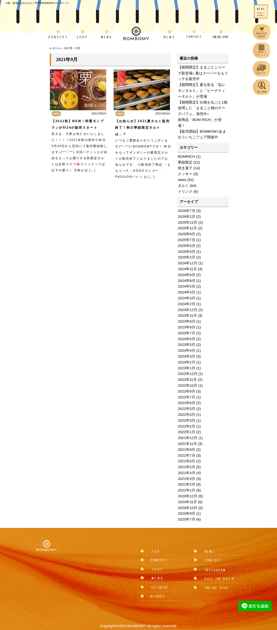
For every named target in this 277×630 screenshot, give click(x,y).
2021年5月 (186, 467)
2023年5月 (186, 345)
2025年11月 (187, 228)
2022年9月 (186, 391)
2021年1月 (186, 490)
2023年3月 (186, 356)
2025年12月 (187, 222)
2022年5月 (186, 409)
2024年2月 (186, 304)
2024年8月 (186, 281)
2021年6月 (186, 461)
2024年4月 (186, 292)
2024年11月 (187, 269)
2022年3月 (186, 420)
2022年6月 (186, 403)
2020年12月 (187, 496)
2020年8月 (186, 513)
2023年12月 (187, 310)
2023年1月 (186, 368)
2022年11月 (187, 380)
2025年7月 (186, 240)
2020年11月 (187, 502)
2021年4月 (186, 473)
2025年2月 (186, 257)
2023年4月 (186, 350)
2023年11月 (187, 315)
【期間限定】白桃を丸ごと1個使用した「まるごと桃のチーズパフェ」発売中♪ (202, 108)
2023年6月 (186, 339)
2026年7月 (186, 211)
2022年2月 (186, 426)
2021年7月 (186, 455)
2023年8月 (186, 327)
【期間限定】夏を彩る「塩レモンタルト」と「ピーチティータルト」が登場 (201, 90)
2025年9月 (186, 234)
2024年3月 (186, 298)
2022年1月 (186, 432)
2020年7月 (186, 519)
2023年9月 (186, 321)
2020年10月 (187, 508)
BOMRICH (186, 157)
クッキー (185, 174)
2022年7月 (186, 397)
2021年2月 (186, 484)
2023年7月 (186, 333)
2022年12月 (187, 374)
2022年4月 (186, 415)
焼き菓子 (185, 168)
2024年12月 (187, 263)
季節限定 (185, 162)
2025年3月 (186, 252)
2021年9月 (186, 450)
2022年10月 (187, 385)
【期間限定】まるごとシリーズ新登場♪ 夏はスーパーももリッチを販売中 (203, 73)
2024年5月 (186, 286)
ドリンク (185, 192)
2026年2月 (186, 217)
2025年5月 (186, 246)
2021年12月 (187, 438)
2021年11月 (187, 444)
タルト (183, 186)
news (56, 113)
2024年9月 (186, 275)
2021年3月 (186, 479)
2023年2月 (186, 362)
